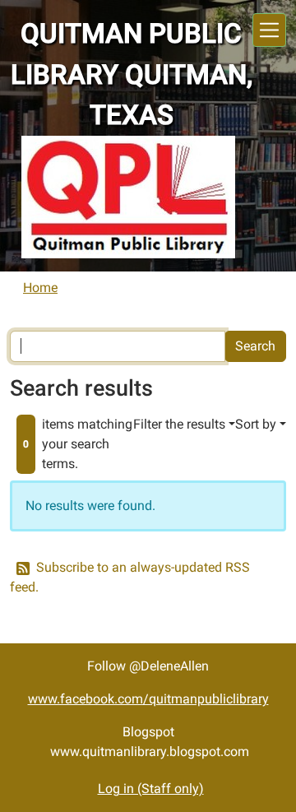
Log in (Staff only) (151, 788)
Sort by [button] (255, 424)
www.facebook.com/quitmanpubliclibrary (148, 699)
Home (40, 287)
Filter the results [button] (179, 424)
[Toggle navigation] (269, 30)
